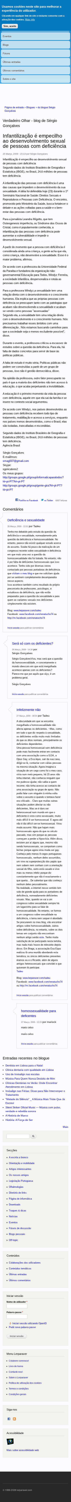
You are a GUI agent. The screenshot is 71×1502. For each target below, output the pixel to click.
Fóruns (6, 53)
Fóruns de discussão (20, 1228)
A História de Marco (16, 1115)
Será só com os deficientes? (32, 643)
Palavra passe (15, 1312)
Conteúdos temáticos (20, 1268)
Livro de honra (16, 1366)
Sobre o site (9, 79)
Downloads (14, 1204)
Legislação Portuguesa (21, 1181)
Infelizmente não (29, 710)
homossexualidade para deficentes (38, 1013)
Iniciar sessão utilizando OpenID (29, 1323)
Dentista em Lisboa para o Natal (24, 1065)
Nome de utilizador (17, 1302)
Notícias (13, 1216)
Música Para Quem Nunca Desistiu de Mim (30, 1078)
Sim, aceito (9, 26)
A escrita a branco (18, 1157)
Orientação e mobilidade (21, 1163)
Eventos (7, 36)
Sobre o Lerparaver (18, 1377)
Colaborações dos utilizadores (25, 1262)
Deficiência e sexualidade (26, 520)
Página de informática (20, 1198)
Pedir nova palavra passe (22, 1327)
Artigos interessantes (20, 1169)
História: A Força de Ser (19, 1119)
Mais (65, 1126)
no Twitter (48, 500)
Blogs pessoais (17, 1234)
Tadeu (20, 971)
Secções (12, 1150)
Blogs (6, 44)
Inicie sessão (13, 627)
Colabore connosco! (19, 1361)
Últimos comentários (13, 70)
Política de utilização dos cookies (25, 1383)
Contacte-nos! (16, 1372)
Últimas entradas (12, 62)
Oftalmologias (16, 1187)
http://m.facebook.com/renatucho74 (26, 618)
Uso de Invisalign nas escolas (22, 1074)
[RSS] (14, 1418)
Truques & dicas (17, 1210)
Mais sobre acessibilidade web (23, 1450)
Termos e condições (19, 1388)
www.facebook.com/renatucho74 (36, 614)
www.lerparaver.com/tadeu (27, 610)
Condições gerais (17, 1394)
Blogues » (32, 107)
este (41, 937)
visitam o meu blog (22, 573)
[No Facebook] (8, 1418)
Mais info (30, 19)
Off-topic (13, 1240)
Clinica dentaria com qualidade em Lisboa (29, 1069)
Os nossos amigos (19, 1175)
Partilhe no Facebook (28, 500)
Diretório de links (18, 1192)
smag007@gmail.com (16, 460)
